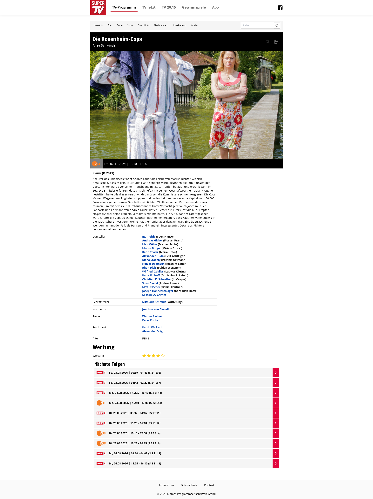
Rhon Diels (149, 267)
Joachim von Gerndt (155, 309)
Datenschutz (189, 485)
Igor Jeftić (148, 236)
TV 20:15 (169, 7)
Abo (215, 7)
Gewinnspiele (194, 7)
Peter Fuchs (150, 320)
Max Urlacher (151, 287)
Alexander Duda (153, 256)
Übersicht (98, 25)
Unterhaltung (179, 25)
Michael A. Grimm (154, 295)
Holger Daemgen (153, 264)
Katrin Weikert (152, 327)
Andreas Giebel (152, 240)
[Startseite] (98, 7)
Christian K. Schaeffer (156, 279)
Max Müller (149, 244)
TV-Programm (124, 7)
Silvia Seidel (150, 283)
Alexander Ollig (152, 331)
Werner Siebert (152, 316)
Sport (130, 25)
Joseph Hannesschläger (157, 291)
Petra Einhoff (151, 275)
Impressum (166, 485)
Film (110, 25)
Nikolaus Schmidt (154, 302)
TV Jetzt (149, 7)
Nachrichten (160, 25)
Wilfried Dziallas (153, 271)
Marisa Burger (151, 248)
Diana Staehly (151, 260)
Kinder (194, 25)
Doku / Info (143, 25)
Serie (120, 25)
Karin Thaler (150, 252)
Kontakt (209, 485)
